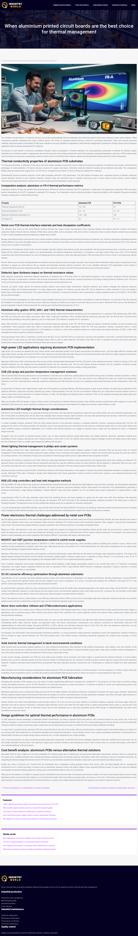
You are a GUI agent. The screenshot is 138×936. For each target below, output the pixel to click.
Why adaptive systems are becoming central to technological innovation (30, 819)
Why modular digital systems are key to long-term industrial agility (28, 808)
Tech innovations (82, 5)
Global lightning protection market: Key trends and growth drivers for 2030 (30, 804)
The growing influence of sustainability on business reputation (26, 788)
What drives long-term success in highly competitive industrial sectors (29, 849)
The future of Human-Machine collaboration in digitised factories (27, 812)
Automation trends (100, 5)
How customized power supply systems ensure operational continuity (29, 815)
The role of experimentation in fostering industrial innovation (25, 842)
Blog (133, 5)
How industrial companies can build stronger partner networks (111, 788)
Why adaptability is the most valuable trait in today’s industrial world (28, 838)
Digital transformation (62, 5)
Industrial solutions (119, 5)
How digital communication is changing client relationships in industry (29, 846)
